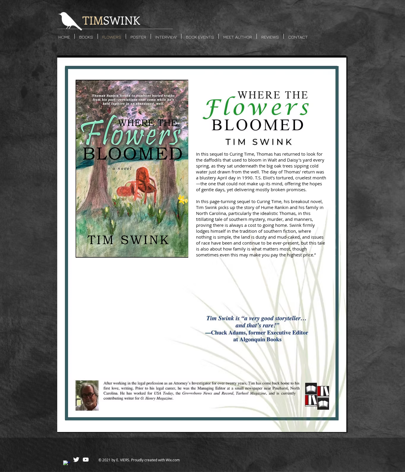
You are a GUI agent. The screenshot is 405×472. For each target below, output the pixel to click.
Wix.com (173, 459)
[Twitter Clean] (76, 459)
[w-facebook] (66, 464)
